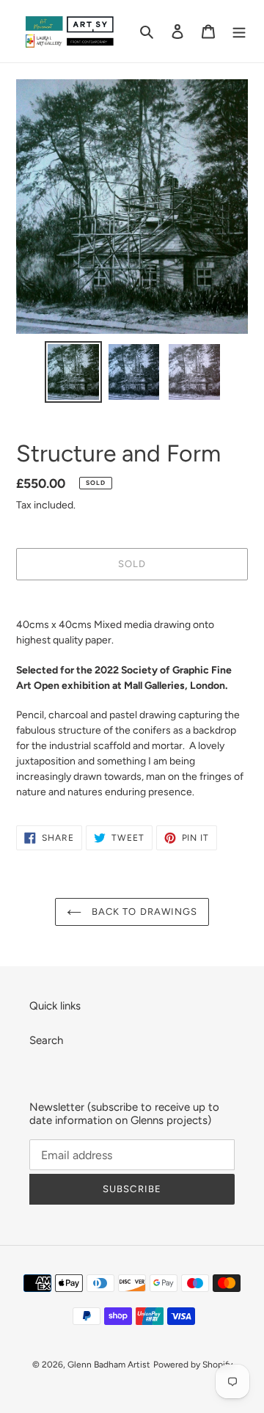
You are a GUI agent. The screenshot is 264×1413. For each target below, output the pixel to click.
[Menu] (239, 31)
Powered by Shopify (192, 1364)
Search (46, 1040)
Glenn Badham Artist (108, 1364)
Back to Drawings (143, 911)
